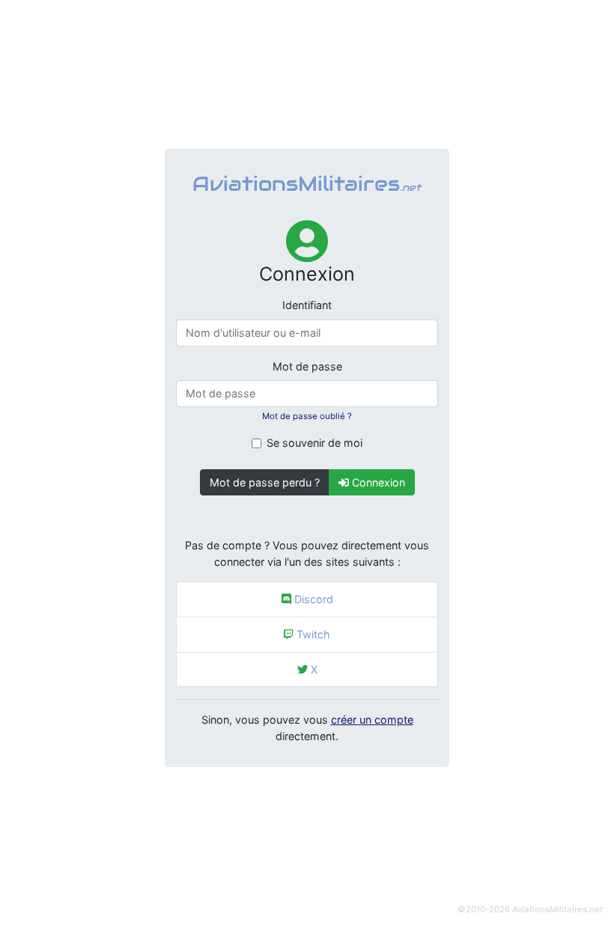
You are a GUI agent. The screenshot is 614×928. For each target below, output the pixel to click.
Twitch (312, 634)
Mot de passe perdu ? (265, 482)
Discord (312, 599)
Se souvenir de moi (314, 442)
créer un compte (372, 719)
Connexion (377, 482)
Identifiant (307, 305)
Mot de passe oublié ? (307, 416)
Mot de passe (307, 366)
